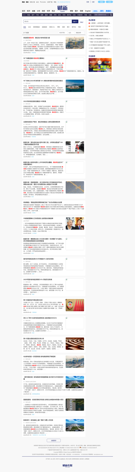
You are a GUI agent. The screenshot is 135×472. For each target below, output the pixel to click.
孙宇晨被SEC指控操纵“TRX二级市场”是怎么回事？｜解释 (106, 45)
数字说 (69, 15)
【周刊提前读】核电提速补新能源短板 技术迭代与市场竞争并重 (43, 378)
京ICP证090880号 (42, 447)
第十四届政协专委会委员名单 (33, 300)
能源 (46, 15)
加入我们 (53, 459)
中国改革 (79, 15)
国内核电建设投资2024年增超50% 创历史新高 (38, 259)
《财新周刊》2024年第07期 (39, 435)
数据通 (108, 11)
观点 (53, 11)
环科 (55, 15)
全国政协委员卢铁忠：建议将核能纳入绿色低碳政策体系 (41, 122)
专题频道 (33, 52)
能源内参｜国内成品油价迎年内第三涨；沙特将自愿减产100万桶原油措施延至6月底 (43, 143)
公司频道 (34, 233)
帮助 (55, 2)
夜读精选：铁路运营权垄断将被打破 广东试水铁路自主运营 (42, 202)
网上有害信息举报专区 (64, 2)
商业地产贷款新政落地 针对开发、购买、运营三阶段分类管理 (107, 32)
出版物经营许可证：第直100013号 (78, 450)
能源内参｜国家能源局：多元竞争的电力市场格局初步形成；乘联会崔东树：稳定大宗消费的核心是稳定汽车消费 (43, 183)
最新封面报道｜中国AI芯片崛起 (99, 29)
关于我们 (48, 459)
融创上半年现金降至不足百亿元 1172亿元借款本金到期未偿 (107, 39)
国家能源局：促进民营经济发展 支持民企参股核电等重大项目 (43, 400)
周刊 (101, 11)
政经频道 (34, 351)
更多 (24, 15)
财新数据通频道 (36, 394)
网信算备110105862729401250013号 (69, 447)
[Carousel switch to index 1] (106, 69)
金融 (33, 11)
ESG (64, 15)
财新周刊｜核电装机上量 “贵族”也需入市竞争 (38, 420)
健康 (51, 15)
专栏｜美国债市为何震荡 (97, 48)
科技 (28, 15)
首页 (23, 11)
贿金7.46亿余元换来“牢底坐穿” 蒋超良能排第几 (103, 42)
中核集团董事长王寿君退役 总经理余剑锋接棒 (38, 218)
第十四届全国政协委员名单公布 (33, 339)
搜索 (74, 21)
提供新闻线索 (75, 459)
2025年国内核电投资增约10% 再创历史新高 (37, 279)
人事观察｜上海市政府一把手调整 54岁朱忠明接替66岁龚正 (107, 23)
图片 (76, 11)
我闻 (27, 2)
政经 (43, 11)
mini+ (95, 11)
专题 (85, 15)
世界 (48, 11)
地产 (33, 15)
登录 (88, 2)
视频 (81, 11)
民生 (59, 15)
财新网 (33, 212)
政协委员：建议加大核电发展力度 (36, 38)
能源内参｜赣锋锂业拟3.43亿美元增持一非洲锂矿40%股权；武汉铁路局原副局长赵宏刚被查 (43, 240)
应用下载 (49, 2)
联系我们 (82, 459)
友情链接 (87, 459)
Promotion (43, 2)
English (88, 11)
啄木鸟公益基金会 (60, 459)
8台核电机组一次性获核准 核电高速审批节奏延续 (39, 356)
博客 (71, 11)
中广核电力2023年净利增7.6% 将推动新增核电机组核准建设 (43, 81)
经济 (28, 11)
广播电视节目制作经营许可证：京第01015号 (59, 450)
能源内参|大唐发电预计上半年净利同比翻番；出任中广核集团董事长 (43, 163)
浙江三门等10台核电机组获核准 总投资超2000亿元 (40, 318)
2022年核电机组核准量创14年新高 (34, 101)
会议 (37, 2)
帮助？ (82, 22)
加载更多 (53, 440)
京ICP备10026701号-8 (53, 447)
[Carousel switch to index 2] (108, 69)
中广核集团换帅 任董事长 (33, 58)
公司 (38, 11)
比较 (74, 15)
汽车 (37, 15)
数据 (23, 2)
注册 (93, 2)
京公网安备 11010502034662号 (89, 447)
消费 (42, 15)
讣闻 (90, 15)
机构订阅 (32, 2)
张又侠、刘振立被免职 (96, 35)
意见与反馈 (68, 459)
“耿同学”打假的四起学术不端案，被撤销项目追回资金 (105, 26)
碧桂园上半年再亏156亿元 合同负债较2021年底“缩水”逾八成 (107, 51)
